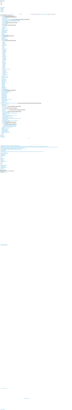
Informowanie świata (4, 82)
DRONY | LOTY (3, 168)
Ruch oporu (3, 81)
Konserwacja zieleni (5, 23)
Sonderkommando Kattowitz (6, 69)
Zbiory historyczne (4, 24)
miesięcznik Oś (5, 18)
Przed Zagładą (4, 37)
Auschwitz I (3, 38)
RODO (2, 168)
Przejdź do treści (2, 0)
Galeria (4, 27)
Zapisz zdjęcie (3, 409)
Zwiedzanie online (4, 94)
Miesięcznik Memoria (5, 17)
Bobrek (4, 45)
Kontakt (3, 34)
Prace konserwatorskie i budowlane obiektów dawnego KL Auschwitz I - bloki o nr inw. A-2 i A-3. (13, 148)
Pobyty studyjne (4, 104)
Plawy (3, 66)
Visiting (6, 14)
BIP (1, 162)
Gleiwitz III (4, 54)
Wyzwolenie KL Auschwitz (6, 121)
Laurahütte (4, 62)
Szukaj (2, 10)
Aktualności (3, 16)
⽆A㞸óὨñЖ (2, 11)
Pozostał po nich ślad (6, 119)
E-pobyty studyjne (4, 105)
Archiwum (4, 107)
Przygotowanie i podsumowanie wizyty (7, 91)
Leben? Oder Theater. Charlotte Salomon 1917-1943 (10, 115)
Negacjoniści (3, 86)
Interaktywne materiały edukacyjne (7, 127)
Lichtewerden (4, 63)
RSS (1, 164)
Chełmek (4, 49)
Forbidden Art (4, 113)
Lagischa (4, 61)
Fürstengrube (4, 51)
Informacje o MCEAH (5, 130)
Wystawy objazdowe (5, 111)
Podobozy (3, 40)
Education (12, 14)
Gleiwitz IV (4, 54)
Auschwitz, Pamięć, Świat (6, 112)
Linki (1, 163)
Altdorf (4, 41)
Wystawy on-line (4, 98)
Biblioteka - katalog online (5, 128)
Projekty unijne (3, 137)
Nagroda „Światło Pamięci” (5, 131)
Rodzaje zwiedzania (4, 93)
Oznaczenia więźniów (5, 77)
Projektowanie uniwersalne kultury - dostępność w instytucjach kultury (10, 145)
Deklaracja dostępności (4, 165)
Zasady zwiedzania (4, 96)
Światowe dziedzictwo (4, 167)
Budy (3, 47)
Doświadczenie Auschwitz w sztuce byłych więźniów (10, 113)
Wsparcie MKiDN (3, 165)
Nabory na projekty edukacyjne (6, 132)
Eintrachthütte (4, 50)
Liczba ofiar (3, 84)
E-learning (3, 122)
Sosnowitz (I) (4, 70)
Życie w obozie (4, 78)
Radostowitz (4, 67)
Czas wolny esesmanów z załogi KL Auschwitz (10, 126)
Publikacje (3, 127)
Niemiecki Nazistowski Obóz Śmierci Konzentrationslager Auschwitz (12, 118)
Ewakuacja (3, 83)
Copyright (2, 162)
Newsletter (2, 160)
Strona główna (3, 7)
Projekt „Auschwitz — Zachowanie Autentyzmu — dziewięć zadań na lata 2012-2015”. (12, 147)
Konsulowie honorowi (5, 29)
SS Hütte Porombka (5, 72)
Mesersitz (4, 63)
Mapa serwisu (3, 158)
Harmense (4, 57)
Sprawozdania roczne (5, 30)
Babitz (3, 42)
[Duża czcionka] (2, 5)
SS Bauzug (4, 72)
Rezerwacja (2, 9)
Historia (2, 35)
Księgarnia (2, 8)
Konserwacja (4, 22)
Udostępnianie (5, 26)
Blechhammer (5, 45)
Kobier (4, 60)
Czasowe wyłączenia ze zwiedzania (7, 99)
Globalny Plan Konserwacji (4, 153)
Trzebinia (4, 73)
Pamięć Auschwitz (5, 119)
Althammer (4, 42)
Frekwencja (3, 101)
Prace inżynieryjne (3, 155)
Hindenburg (4, 57)
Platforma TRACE (3, 150)
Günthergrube (4, 56)
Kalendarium (3, 88)
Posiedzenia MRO (5, 21)
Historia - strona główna (5, 36)
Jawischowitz (4, 60)
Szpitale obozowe (4, 80)
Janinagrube (4, 59)
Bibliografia (3, 87)
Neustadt (4, 66)
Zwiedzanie (2, 90)
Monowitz (4, 64)
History (3, 14)
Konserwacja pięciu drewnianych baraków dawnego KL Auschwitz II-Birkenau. (11, 149)
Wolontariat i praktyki (4, 129)
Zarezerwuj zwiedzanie (5, 92)
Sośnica (4, 69)
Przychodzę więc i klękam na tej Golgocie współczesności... (11, 120)
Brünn (3, 46)
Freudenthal (4, 51)
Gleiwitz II (4, 53)
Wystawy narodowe (4, 97)
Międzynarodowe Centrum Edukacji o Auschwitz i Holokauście (9, 103)
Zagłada (3, 75)
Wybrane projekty (3, 154)
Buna (3, 48)
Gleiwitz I (4, 52)
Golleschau (4, 55)
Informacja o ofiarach (4, 89)
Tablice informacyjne (4, 100)
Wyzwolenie (3, 84)
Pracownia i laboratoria (4, 152)
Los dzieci (3, 78)
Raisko (4, 68)
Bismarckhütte (5, 44)
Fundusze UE (3, 166)
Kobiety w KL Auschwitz (6, 114)
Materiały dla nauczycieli (5, 130)
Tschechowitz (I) (5, 74)
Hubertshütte (4, 58)
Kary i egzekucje (4, 79)
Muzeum (2, 15)
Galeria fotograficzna (4, 32)
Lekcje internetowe (5, 123)
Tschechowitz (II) (5, 75)
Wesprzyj (2, 8)
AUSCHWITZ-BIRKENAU (42, 14)
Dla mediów (2, 159)
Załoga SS (3, 85)
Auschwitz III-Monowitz (5, 39)
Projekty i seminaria (4, 106)
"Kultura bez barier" (3, 150)
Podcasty (4, 123)
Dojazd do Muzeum (4, 95)
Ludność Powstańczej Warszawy (7, 116)
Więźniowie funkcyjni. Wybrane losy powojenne (10, 125)
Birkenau (4, 43)
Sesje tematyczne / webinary (6, 109)
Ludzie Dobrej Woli (5, 116)
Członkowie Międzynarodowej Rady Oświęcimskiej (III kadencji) (11, 20)
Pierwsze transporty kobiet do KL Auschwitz (9, 124)
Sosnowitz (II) (4, 71)
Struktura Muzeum (4, 31)
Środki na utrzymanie (5, 28)
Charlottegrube (5, 48)
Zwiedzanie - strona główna (5, 91)
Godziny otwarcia (4, 94)
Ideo (3, 171)
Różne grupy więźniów (5, 76)
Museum (21, 14)
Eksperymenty (4, 81)
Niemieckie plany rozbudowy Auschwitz (8, 117)
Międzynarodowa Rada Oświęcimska (7, 19)
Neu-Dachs (4, 65)
